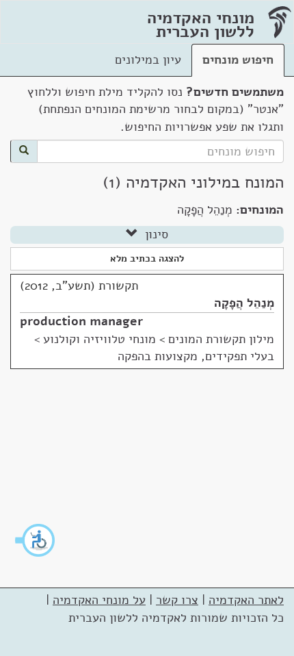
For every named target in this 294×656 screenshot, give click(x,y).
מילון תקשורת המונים (221, 339)
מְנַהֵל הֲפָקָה (244, 302)
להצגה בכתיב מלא (147, 258)
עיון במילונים (148, 59)
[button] (35, 540)
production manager (81, 321)
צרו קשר (177, 600)
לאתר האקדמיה (246, 600)
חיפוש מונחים (237, 59)
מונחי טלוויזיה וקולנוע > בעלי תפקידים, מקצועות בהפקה (154, 348)
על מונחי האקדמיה (99, 600)
